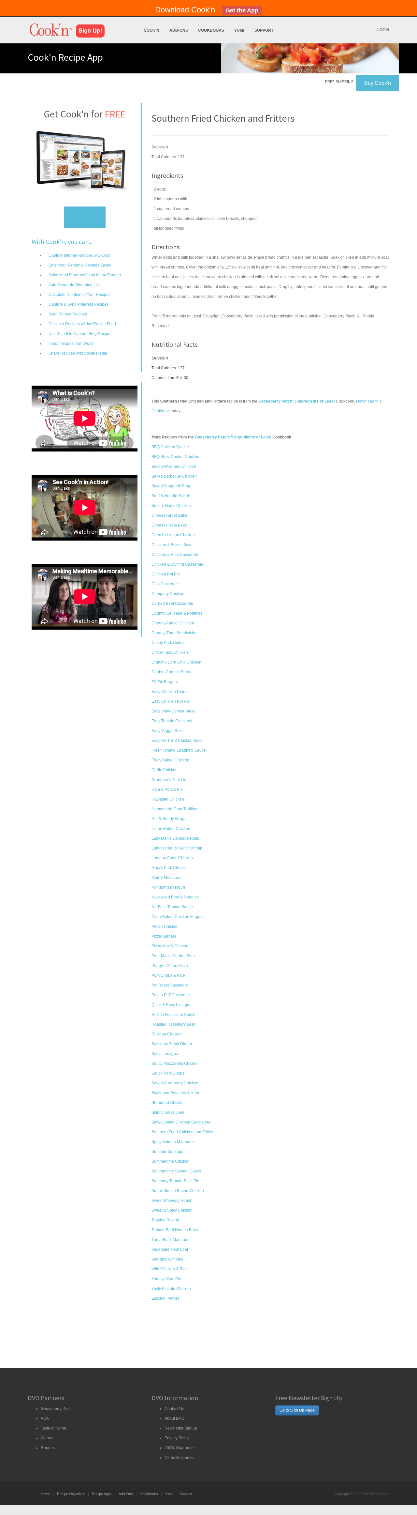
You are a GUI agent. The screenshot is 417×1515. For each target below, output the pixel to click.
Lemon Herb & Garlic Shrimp (176, 848)
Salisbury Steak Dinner (171, 1044)
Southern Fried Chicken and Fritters (182, 1132)
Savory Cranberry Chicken (174, 1083)
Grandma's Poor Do (168, 779)
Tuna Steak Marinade (170, 1239)
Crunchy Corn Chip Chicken (176, 662)
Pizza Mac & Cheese (169, 946)
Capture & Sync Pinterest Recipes (78, 304)
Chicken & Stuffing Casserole (177, 564)
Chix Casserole (165, 584)
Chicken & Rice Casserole (174, 554)
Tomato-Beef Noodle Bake (174, 1230)
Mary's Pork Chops (168, 867)
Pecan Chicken (165, 926)
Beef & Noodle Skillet (170, 496)
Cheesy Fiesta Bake (169, 525)
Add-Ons (178, 30)
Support (263, 30)
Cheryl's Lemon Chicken (173, 535)
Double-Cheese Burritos (172, 672)
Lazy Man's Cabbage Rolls (175, 838)
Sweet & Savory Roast (171, 1200)
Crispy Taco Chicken (169, 652)
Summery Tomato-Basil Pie (175, 1181)
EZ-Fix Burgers (164, 682)
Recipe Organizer (71, 1494)
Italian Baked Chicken (170, 828)
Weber (46, 1438)
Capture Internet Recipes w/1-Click (79, 255)
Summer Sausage (167, 1151)
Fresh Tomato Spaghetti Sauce (178, 750)
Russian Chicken (166, 1034)
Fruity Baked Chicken (170, 760)
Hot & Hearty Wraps (168, 819)
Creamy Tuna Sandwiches (174, 633)
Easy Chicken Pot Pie (170, 701)
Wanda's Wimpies (167, 1259)
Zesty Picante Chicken (171, 1288)
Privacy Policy (177, 1438)
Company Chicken (167, 593)
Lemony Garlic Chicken (172, 858)
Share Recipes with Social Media (77, 353)
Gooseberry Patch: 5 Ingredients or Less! (233, 437)
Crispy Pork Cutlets (168, 642)
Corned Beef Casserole (172, 603)
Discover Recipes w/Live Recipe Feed (82, 324)
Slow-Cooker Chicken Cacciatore (180, 1122)
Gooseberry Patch (57, 1408)
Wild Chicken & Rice (169, 1269)
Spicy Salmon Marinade (172, 1142)
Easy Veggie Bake (167, 730)
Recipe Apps (102, 1494)
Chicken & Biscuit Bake (172, 545)
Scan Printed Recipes (67, 314)
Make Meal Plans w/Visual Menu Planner (84, 275)
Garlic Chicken (164, 770)
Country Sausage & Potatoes (177, 613)
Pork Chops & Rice (168, 975)
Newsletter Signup (181, 1428)
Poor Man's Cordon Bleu (173, 956)
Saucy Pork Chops (167, 1073)
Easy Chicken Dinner (170, 691)
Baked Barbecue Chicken (174, 476)
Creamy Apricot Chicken (172, 623)
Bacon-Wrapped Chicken (173, 466)
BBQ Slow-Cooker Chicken (175, 456)
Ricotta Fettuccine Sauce (173, 1014)
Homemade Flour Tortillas (174, 809)
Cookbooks (211, 30)
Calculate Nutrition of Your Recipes (79, 294)
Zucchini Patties (165, 1298)
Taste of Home (53, 1428)
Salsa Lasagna (164, 1053)
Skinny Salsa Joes (167, 1112)
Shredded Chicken (168, 1102)
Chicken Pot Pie (165, 574)
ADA (45, 1418)
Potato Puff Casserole (170, 995)
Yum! (239, 30)
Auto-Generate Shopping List (74, 285)
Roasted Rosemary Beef (173, 1024)
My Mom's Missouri (168, 887)
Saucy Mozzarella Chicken (175, 1063)
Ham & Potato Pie (167, 789)
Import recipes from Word (70, 343)
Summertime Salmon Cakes (176, 1171)
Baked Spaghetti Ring (170, 486)
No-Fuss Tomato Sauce (172, 907)
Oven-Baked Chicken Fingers (177, 916)
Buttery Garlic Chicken (171, 505)
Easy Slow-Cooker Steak (173, 711)
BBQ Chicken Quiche (170, 447)
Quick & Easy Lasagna (171, 1004)
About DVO (174, 1418)
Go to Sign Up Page (297, 1410)
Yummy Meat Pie (166, 1279)
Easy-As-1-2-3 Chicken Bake (177, 740)
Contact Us (174, 1408)
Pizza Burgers (163, 936)
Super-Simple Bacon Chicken (177, 1190)
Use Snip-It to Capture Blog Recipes (80, 333)
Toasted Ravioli (165, 1220)
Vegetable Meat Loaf (169, 1249)
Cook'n (151, 30)
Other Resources (179, 1457)
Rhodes (48, 1448)
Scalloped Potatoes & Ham (175, 1093)
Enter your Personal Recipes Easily (79, 265)
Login (383, 30)
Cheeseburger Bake (169, 515)
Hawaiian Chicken (167, 799)
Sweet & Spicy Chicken (172, 1210)
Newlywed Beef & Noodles (175, 897)
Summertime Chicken (170, 1161)
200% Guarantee (180, 1448)
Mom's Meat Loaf (166, 877)
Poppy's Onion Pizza (169, 965)
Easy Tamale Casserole (172, 721)
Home (45, 1494)
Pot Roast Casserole (169, 985)
